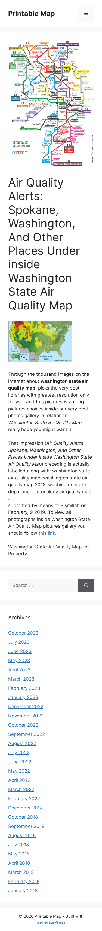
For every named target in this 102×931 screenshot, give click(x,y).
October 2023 (23, 633)
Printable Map (31, 13)
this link (47, 533)
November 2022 (26, 715)
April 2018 (19, 863)
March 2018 (21, 872)
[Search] (86, 585)
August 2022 (22, 743)
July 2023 (19, 642)
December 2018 (25, 808)
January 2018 (23, 890)
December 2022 (25, 706)
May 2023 (19, 660)
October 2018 (23, 817)
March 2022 (21, 789)
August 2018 (22, 835)
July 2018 (18, 844)
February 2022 (24, 798)
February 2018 (23, 881)
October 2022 (23, 725)
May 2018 (18, 854)
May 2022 (19, 771)
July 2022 (18, 752)
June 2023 (20, 651)
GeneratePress (51, 922)
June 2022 (19, 762)
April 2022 (19, 780)
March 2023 (21, 679)
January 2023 (23, 697)
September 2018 (26, 826)
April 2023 (19, 669)
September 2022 (26, 734)
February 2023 (24, 688)
